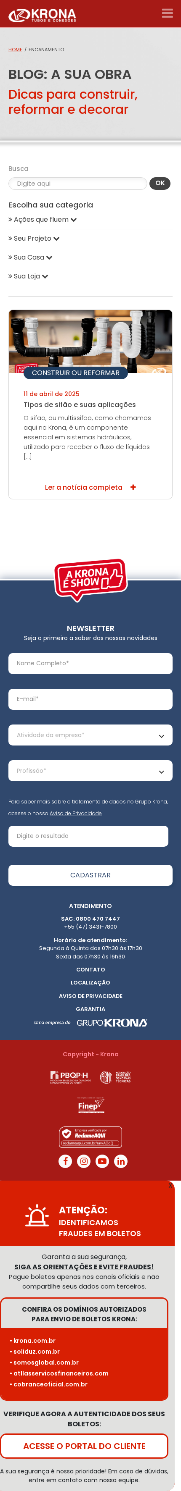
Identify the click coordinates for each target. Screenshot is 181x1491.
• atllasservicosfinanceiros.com (59, 1373)
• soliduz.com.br (35, 1351)
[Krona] (42, 13)
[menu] (167, 13)
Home (15, 49)
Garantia (90, 1009)
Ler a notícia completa (84, 487)
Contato (90, 969)
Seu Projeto (32, 238)
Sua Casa (29, 257)
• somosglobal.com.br (44, 1362)
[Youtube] (102, 1161)
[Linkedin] (121, 1161)
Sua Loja (27, 276)
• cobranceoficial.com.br (49, 1384)
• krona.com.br (33, 1340)
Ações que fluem (41, 219)
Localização (90, 982)
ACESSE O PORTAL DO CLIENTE (84, 1446)
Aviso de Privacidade (76, 813)
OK (160, 182)
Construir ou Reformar (76, 373)
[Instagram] (83, 1161)
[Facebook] (65, 1161)
